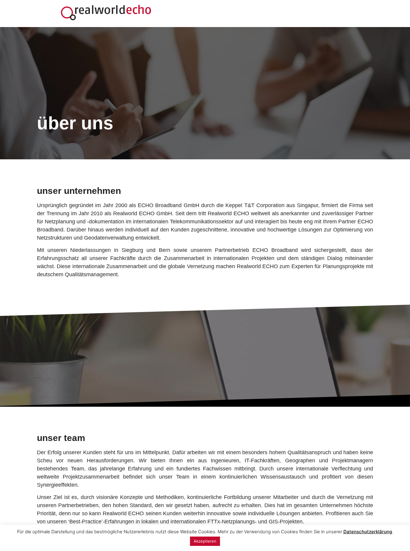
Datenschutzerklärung (367, 531)
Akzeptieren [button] (205, 541)
